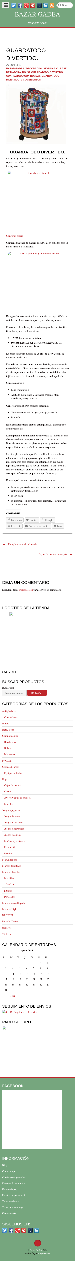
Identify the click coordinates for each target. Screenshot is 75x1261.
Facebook (13, 1086)
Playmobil (9, 847)
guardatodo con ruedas (23, 76)
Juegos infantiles (12, 834)
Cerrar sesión (9, 1213)
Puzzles (8, 853)
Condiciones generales (13, 1177)
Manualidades (9, 859)
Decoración (34, 68)
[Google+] (26, 5)
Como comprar (9, 1171)
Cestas (7, 791)
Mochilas (9, 878)
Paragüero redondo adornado (20, 544)
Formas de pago (10, 1189)
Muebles (8, 804)
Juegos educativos (13, 822)
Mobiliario (51, 68)
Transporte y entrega (12, 1207)
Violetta (6, 934)
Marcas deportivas (11, 865)
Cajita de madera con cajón (55, 554)
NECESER (8, 915)
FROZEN (7, 760)
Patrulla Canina (10, 921)
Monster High (9, 909)
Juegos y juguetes (11, 810)
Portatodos (9, 896)
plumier (8, 890)
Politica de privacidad (13, 1195)
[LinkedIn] (36, 1230)
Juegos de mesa (12, 816)
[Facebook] (20, 5)
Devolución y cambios (13, 1183)
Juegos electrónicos (14, 828)
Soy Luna (11, 884)
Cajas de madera (12, 785)
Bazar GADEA (15, 68)
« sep (12, 995)
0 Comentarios (31, 79)
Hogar (5, 779)
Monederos (10, 754)
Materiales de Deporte (13, 903)
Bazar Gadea (37, 14)
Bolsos (7, 748)
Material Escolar (11, 872)
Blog (4, 1165)
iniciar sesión (26, 589)
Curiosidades (11, 717)
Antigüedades (9, 711)
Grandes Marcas (10, 767)
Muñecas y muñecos (14, 841)
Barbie (5, 723)
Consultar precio (14, 235)
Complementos (10, 736)
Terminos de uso (10, 1201)
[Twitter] (13, 5)
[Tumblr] (39, 5)
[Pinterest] (32, 5)
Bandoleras (10, 742)
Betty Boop (8, 729)
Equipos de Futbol (13, 773)
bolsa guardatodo (35, 72)
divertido (56, 72)
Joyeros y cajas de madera (17, 797)
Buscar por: (8, 687)
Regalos (6, 927)
